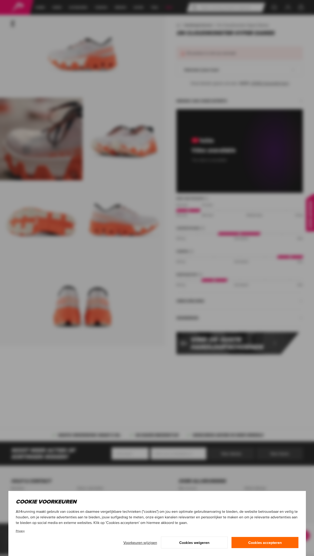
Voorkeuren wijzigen (140, 542)
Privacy (20, 530)
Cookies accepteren (265, 542)
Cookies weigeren (194, 542)
